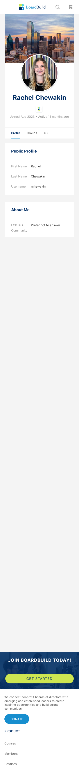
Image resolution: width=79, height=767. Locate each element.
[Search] (58, 7)
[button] (16, 719)
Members (11, 753)
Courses (10, 743)
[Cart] (71, 7)
